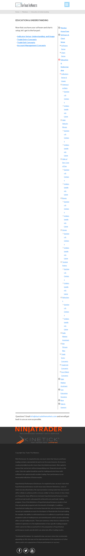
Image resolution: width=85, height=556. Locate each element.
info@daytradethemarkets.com (43, 416)
